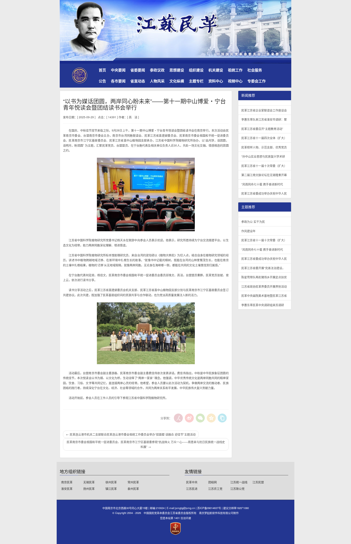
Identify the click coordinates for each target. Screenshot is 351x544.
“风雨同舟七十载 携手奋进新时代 (262, 184)
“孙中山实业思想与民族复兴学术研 (263, 156)
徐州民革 (111, 482)
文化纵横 (176, 81)
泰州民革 (133, 488)
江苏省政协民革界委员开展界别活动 (264, 286)
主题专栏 (196, 81)
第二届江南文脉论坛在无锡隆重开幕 (264, 175)
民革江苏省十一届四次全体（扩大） (264, 138)
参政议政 (157, 70)
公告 (102, 81)
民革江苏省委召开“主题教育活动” (262, 129)
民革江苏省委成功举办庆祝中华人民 (264, 193)
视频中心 (235, 81)
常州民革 (133, 482)
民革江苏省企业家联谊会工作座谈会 (264, 110)
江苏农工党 (215, 488)
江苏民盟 (258, 482)
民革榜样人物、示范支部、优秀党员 (264, 147)
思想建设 (176, 70)
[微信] (200, 418)
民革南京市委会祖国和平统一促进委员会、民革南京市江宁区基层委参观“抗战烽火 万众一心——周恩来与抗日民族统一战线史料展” (146, 444)
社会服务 (254, 70)
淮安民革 (67, 488)
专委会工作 (256, 81)
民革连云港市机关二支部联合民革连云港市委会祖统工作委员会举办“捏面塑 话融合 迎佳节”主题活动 (131, 434)
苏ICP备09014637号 (209, 508)
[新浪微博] (189, 418)
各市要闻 (118, 81)
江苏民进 (191, 488)
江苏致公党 (237, 488)
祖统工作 (235, 70)
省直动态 (137, 81)
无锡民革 (89, 482)
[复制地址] (222, 418)
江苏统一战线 (238, 482)
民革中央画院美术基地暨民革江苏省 (264, 295)
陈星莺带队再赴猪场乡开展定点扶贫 (264, 277)
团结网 (212, 482)
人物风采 (157, 81)
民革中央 (191, 482)
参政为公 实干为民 (253, 221)
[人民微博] (178, 418)
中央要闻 (118, 70)
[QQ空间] (211, 418)
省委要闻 (137, 70)
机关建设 (215, 70)
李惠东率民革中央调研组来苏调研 (262, 305)
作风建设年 (248, 231)
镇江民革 (111, 488)
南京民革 (67, 482)
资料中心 (215, 81)
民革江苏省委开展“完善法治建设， (263, 268)
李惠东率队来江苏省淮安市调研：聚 (264, 119)
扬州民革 (89, 488)
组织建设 (196, 70)
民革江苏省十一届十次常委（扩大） (264, 166)
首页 (102, 70)
